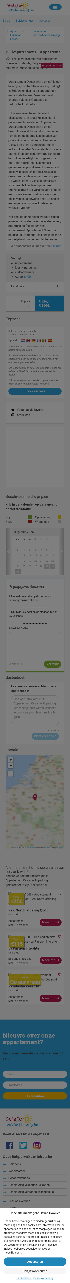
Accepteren (35, 1261)
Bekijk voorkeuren (35, 1271)
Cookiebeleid (24, 1278)
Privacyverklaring (43, 1278)
